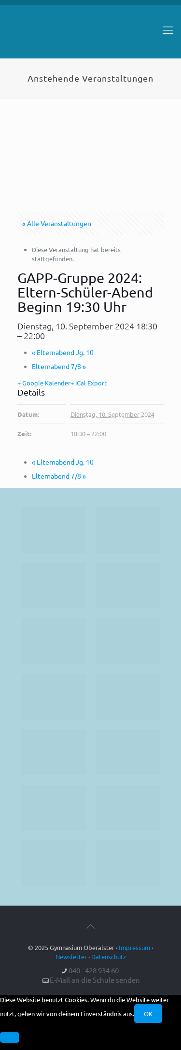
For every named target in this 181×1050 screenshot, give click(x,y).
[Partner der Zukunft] (128, 863)
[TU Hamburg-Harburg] (53, 697)
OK (148, 1013)
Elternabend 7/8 (59, 366)
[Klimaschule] (128, 586)
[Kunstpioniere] (53, 808)
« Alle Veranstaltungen (56, 223)
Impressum (134, 947)
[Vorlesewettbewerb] (128, 752)
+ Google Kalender (43, 383)
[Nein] (9, 1037)
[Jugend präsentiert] (53, 586)
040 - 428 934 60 (94, 970)
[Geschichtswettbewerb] (128, 808)
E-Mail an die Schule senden (95, 979)
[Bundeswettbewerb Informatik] (53, 530)
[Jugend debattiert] (128, 530)
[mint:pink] (53, 641)
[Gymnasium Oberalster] (90, 34)
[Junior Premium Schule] (128, 641)
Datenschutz (108, 956)
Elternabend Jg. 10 (63, 352)
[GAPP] (53, 752)
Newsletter (71, 956)
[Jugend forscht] (53, 863)
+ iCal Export (88, 383)
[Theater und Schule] (128, 697)
